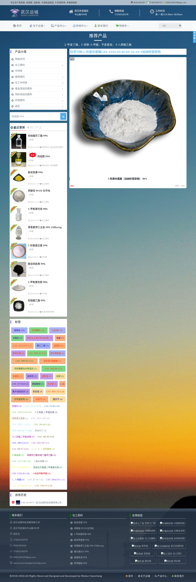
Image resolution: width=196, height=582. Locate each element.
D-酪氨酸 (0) (18, 455)
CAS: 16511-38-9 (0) (40, 418)
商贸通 (144, 545)
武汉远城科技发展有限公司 (26, 522)
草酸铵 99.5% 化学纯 (39, 190)
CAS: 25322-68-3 (22, 346)
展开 (194, 36)
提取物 (46, 376)
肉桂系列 (20, 58)
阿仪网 (177, 561)
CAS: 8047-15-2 (55, 391)
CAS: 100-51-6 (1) (20, 443)
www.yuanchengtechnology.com (29, 563)
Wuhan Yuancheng (91, 575)
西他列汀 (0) (41, 430)
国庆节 (57, 399)
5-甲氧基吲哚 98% (38, 208)
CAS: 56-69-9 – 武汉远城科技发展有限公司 (41, 502)
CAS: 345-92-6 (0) (46, 437)
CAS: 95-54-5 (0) (35, 479)
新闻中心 (81, 25)
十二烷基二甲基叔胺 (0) (23, 437)
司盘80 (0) (17, 406)
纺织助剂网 (179, 538)
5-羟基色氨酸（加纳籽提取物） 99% (127, 178)
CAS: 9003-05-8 (37, 353)
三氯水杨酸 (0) (41, 461)
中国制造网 (150, 530)
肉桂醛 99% (43, 156)
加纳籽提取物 (151, 52)
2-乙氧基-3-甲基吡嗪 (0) (46, 412)
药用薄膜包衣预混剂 (25, 368)
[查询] (63, 116)
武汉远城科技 (177, 545)
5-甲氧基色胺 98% (38, 282)
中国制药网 (179, 523)
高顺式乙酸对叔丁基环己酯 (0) (41, 455)
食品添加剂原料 (23, 88)
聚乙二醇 (43, 346)
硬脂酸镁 (38, 384)
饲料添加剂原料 (23, 94)
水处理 (57, 330)
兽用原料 (20, 76)
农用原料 (20, 100)
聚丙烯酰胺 (57, 353)
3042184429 (139, 2)
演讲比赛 (18, 353)
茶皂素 (37, 391)
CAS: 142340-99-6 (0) (22, 486)
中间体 (18, 70)
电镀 (60, 338)
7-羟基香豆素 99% (38, 245)
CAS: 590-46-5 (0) (42, 424)
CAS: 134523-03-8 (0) (22, 412)
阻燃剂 (59, 346)
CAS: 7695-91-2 (24, 361)
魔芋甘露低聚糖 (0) (21, 467)
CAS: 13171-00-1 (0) (21, 461)
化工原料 (20, 64)
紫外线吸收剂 (20, 391)
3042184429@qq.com (176, 2)
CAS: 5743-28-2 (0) (21, 473)
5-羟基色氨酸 (92, 52)
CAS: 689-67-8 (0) (20, 449)
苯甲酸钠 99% (80, 563)
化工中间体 (21, 82)
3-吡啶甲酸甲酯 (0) (42, 473)
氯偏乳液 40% (80, 557)
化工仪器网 (150, 538)
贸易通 (147, 553)
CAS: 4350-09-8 (112, 52)
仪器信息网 (179, 530)
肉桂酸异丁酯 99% (38, 135)
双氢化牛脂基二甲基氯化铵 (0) (47, 467)
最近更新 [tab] (19, 127)
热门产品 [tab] (36, 127)
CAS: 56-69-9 (133, 52)
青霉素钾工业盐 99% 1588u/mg (45, 227)
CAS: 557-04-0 (20, 384)
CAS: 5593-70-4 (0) (43, 486)
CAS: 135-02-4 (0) (33, 406)
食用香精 (54, 165)
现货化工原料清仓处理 (39, 338)
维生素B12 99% (81, 551)
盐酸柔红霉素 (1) (20, 418)
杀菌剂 (17, 338)
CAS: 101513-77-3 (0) (22, 430)
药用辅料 (38, 330)
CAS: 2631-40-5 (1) (40, 443)
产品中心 (60, 25)
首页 (19, 25)
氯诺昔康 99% (35, 172)
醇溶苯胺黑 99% (36, 263)
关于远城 (38, 25)
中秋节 (40, 399)
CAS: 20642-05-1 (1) (55, 479)
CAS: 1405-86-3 (53, 368)
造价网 (148, 561)
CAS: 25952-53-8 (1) (21, 424)
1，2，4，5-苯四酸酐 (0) (43, 449)
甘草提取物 (21, 399)
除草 (60, 376)
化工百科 (177, 553)
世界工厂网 (150, 523)
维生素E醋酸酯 (52, 361)
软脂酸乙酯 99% (36, 300)
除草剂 (32, 376)
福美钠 (19, 330)
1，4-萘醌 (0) (18, 479)
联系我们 (103, 25)
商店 (17, 106)
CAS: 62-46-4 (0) (52, 406)
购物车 (123, 25)
